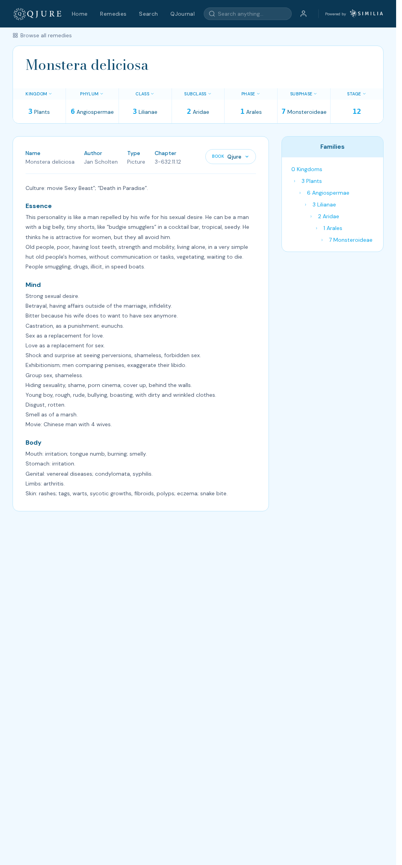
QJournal (182, 13)
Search (148, 13)
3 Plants (312, 180)
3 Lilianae (324, 204)
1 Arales (332, 228)
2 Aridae (328, 216)
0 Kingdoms (306, 169)
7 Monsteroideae (351, 239)
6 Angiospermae (328, 192)
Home (80, 13)
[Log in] (303, 14)
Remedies (113, 13)
